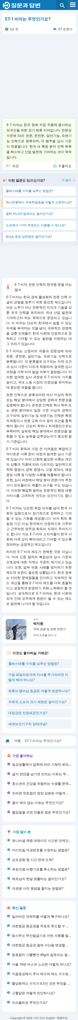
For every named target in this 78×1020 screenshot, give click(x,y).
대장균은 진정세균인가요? (27, 713)
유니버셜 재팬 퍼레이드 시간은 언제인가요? (44, 840)
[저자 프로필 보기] (16, 629)
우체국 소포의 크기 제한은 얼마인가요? (37, 702)
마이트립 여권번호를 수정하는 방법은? (40, 850)
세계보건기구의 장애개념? (27, 724)
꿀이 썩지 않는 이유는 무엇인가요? (37, 802)
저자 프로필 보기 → (45, 635)
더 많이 (67, 180)
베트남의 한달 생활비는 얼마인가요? (39, 879)
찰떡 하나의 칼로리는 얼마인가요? (29, 213)
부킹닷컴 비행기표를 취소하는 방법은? (40, 869)
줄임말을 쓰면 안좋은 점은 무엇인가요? (41, 812)
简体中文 (62, 1018)
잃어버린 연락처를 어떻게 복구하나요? (40, 916)
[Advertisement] (39, 76)
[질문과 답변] (39, 5)
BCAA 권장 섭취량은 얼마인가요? (29, 236)
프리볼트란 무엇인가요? (29, 1002)
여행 (17, 740)
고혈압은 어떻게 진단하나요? (33, 993)
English (50, 1018)
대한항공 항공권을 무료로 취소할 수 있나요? (44, 926)
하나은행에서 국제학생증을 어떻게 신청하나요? (39, 202)
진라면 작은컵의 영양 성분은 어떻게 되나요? (45, 793)
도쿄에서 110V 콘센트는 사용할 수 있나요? (36, 225)
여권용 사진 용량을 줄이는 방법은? (37, 888)
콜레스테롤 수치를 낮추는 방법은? (29, 191)
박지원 (38, 624)
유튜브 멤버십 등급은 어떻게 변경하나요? (39, 691)
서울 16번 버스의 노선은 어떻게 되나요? (41, 964)
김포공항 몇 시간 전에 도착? (32, 859)
